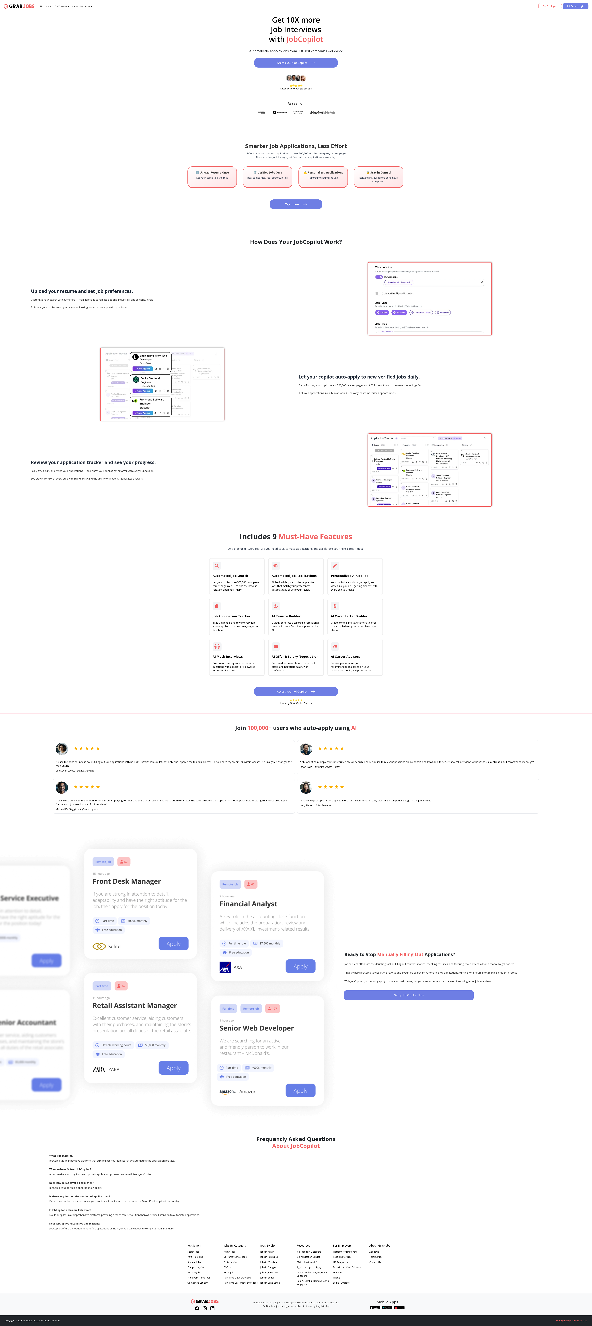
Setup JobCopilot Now (409, 995)
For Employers (550, 6)
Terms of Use (579, 1320)
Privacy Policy (563, 1320)
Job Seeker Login (575, 6)
